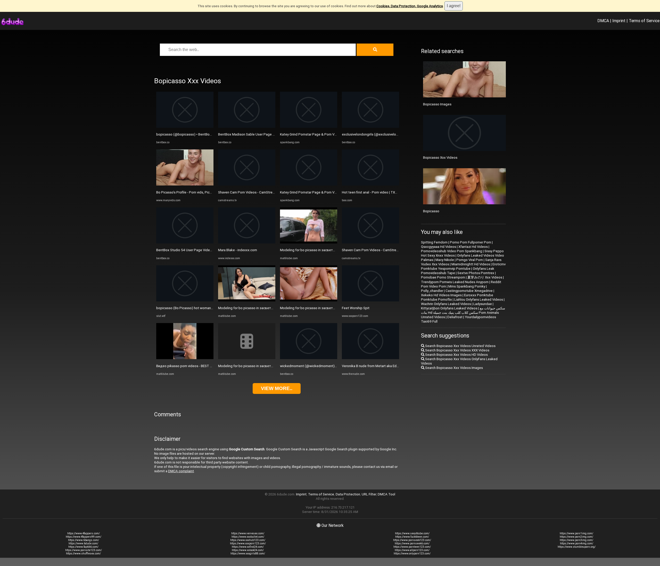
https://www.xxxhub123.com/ (247, 540)
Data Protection (348, 494)
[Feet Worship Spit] (370, 300)
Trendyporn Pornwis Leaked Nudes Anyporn (455, 282)
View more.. (276, 388)
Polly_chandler (432, 291)
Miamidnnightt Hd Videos (470, 264)
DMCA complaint (181, 471)
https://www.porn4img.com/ (576, 543)
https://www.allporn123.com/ (412, 550)
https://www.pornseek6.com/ (412, 543)
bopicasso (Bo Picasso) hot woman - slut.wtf (190, 308)
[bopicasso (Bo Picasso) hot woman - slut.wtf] (184, 300)
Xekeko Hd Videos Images (441, 295)
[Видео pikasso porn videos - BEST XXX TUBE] (184, 358)
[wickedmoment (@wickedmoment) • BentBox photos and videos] (308, 358)
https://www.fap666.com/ (83, 546)
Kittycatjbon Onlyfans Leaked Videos (449, 308)
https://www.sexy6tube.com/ (412, 533)
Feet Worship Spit (355, 308)
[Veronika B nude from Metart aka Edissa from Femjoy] (370, 358)
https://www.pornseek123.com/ (412, 540)
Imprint (618, 20)
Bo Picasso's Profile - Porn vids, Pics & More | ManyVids (198, 192)
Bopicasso (431, 211)
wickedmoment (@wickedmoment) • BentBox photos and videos (330, 366)
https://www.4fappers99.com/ (83, 536)
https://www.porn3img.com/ (576, 540)
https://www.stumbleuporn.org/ (577, 546)
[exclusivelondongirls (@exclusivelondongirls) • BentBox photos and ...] (370, 126)
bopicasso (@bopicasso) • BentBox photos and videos (198, 134)
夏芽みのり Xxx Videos (484, 277)
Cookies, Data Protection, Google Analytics (409, 6)
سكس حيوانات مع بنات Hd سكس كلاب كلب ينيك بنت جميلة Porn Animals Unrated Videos (463, 312)
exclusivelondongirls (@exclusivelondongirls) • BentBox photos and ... (395, 134)
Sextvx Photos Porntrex (475, 273)
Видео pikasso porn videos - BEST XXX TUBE (190, 366)
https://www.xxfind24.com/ (248, 546)
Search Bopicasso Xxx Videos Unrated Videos (460, 346)
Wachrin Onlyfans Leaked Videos (446, 304)
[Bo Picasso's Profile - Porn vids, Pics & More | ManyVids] (184, 184)
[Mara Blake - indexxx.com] (246, 242)
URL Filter (369, 494)
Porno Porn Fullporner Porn (470, 242)
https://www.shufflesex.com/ (83, 553)
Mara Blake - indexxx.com (237, 250)
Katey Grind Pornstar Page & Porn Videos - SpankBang (321, 134)
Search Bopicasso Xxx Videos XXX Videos (456, 350)
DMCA (603, 20)
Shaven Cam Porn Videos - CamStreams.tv (250, 192)
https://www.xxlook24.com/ (248, 550)
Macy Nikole (444, 260)
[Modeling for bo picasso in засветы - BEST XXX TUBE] (246, 300)
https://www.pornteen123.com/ (412, 546)
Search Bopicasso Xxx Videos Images (453, 368)
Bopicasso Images (437, 104)
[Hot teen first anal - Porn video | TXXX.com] (370, 184)
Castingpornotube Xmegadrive (469, 291)
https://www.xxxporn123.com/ (248, 543)
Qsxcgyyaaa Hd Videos (438, 246)
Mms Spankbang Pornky (466, 286)
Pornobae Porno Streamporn (443, 277)
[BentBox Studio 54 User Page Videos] (184, 242)
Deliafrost (455, 317)
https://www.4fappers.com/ (83, 533)
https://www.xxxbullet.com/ (248, 536)
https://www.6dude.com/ (83, 543)
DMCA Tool (386, 494)
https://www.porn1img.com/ (576, 533)
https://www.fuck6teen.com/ (412, 536)
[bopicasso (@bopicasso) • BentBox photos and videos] (184, 126)
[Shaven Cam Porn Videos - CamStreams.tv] (246, 184)
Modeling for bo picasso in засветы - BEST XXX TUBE (259, 308)
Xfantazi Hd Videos (473, 246)
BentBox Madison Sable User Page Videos (250, 134)
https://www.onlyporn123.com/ (412, 553)
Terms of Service (644, 20)
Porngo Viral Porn (469, 260)
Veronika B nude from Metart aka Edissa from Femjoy (382, 366)
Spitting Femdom (434, 242)
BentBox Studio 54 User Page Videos (185, 250)
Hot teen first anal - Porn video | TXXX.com (374, 192)
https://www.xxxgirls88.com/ (247, 553)
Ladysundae (482, 304)
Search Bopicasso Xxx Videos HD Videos (456, 354)
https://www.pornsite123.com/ (83, 550)
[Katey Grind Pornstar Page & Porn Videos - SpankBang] (308, 126)
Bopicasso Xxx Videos (440, 157)
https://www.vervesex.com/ (247, 533)
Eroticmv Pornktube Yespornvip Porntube (463, 266)
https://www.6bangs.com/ (83, 540)
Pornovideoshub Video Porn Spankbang (451, 251)
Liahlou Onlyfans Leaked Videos (478, 299)
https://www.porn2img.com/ (576, 536)
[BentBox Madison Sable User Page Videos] (246, 126)
